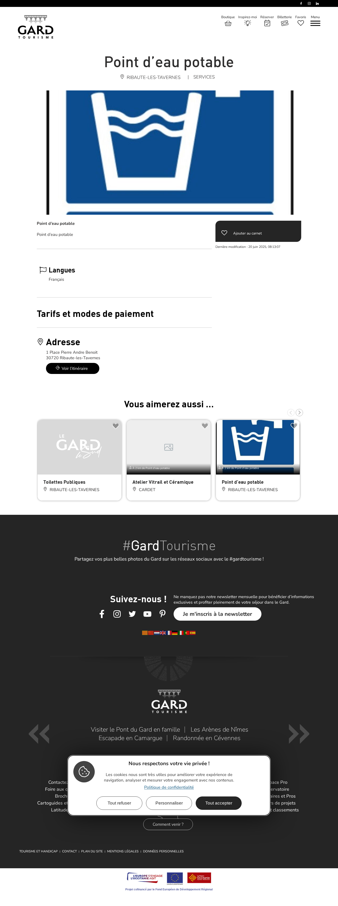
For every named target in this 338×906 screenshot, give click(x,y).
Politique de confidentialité (169, 787)
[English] (163, 632)
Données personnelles (163, 851)
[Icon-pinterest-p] (162, 614)
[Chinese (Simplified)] (151, 632)
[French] (169, 632)
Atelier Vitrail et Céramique (162, 482)
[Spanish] (193, 632)
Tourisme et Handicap (38, 851)
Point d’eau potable (243, 482)
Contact (69, 851)
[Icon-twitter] (132, 614)
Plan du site (92, 851)
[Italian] (181, 632)
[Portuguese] (187, 632)
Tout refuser (119, 803)
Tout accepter (218, 803)
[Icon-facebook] (102, 614)
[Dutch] (157, 632)
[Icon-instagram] (117, 614)
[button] (291, 412)
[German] (175, 632)
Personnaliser (169, 803)
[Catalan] (145, 632)
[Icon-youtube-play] (147, 614)
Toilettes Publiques (64, 482)
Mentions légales (123, 851)
